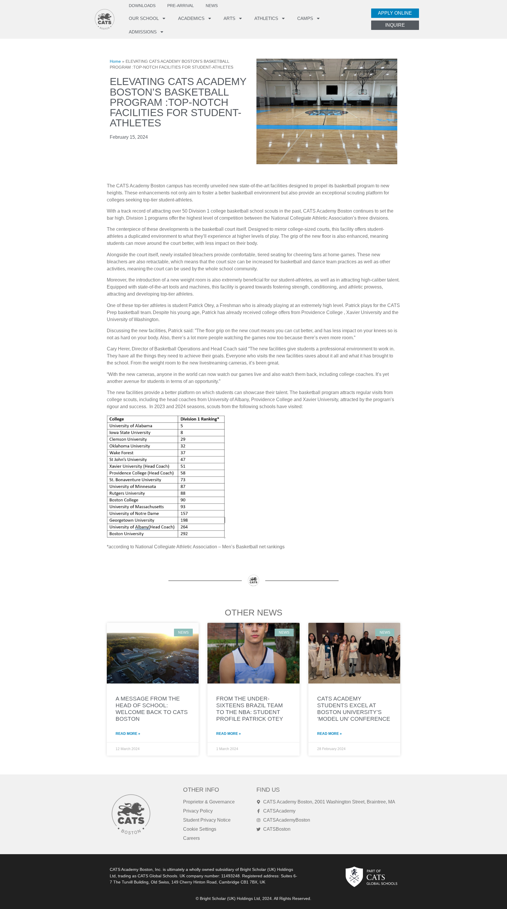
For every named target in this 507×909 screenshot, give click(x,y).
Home (115, 61)
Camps (305, 18)
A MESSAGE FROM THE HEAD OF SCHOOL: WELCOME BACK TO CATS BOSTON (152, 708)
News (212, 6)
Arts (229, 18)
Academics (191, 18)
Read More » (128, 734)
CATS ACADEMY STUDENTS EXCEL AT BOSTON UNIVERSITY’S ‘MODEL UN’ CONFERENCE (353, 708)
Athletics (266, 18)
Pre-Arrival (180, 6)
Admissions (143, 31)
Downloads (142, 6)
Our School (144, 18)
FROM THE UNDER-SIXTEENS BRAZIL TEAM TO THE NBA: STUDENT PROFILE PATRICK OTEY (249, 708)
